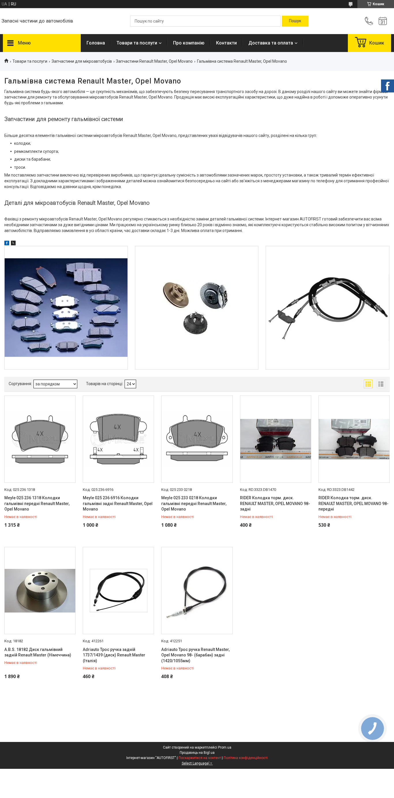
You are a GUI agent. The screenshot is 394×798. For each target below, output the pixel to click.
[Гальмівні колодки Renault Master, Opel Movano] (66, 308)
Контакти (226, 43)
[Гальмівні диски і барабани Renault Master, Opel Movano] (196, 308)
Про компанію (188, 43)
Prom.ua (224, 747)
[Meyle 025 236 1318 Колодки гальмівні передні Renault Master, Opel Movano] (40, 439)
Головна (96, 43)
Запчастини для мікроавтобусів (82, 61)
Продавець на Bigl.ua (197, 753)
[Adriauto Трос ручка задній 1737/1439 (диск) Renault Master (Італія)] (118, 590)
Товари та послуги (137, 43)
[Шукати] (295, 21)
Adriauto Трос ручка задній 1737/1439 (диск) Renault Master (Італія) (114, 655)
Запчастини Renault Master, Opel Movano (154, 61)
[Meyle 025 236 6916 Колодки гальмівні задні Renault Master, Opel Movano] (118, 439)
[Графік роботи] (383, 21)
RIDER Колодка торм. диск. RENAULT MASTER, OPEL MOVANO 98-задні (275, 503)
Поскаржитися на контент (200, 758)
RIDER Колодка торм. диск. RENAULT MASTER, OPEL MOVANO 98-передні (353, 503)
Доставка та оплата (270, 43)
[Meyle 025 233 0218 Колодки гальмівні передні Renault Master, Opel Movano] (196, 439)
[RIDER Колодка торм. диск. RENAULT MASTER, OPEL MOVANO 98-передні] (354, 439)
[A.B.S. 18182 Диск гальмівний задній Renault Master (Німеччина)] (40, 590)
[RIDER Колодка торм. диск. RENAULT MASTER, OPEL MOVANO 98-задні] (275, 439)
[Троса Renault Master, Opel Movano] (327, 308)
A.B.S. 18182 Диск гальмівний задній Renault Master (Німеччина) (37, 652)
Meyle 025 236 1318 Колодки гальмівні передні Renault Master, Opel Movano (37, 503)
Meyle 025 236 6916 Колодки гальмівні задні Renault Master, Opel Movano (118, 503)
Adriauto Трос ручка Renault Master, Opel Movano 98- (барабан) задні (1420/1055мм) (195, 655)
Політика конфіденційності (246, 758)
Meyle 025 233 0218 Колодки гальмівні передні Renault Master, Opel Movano (193, 503)
